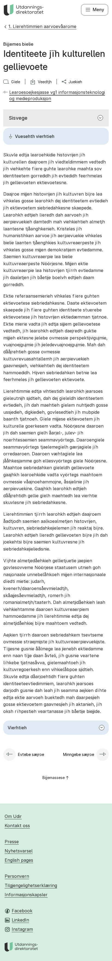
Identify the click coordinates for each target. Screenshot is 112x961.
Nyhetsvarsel (19, 851)
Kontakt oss (17, 825)
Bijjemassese (53, 777)
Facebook (22, 910)
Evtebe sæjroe (31, 754)
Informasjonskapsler (26, 894)
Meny (98, 9)
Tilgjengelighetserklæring (31, 885)
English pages (19, 860)
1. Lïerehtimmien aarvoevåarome (42, 26)
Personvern (17, 876)
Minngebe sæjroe (78, 754)
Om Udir (13, 816)
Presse (12, 841)
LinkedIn (20, 920)
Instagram (22, 929)
